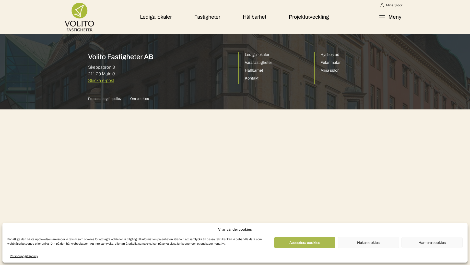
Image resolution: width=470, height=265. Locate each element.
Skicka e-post (101, 80)
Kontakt (251, 78)
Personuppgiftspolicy (24, 256)
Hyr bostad (329, 55)
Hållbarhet (254, 17)
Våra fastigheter (258, 62)
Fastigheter (207, 17)
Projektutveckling (309, 17)
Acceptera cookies (304, 243)
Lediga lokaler (156, 17)
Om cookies (139, 99)
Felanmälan (330, 62)
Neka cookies (368, 243)
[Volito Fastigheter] (79, 17)
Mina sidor (329, 70)
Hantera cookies (432, 243)
